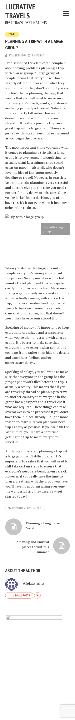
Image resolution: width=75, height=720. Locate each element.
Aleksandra (19, 55)
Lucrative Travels (20, 11)
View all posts (21, 595)
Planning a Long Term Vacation (43, 525)
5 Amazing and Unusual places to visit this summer (31, 547)
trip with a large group (26, 508)
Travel (12, 34)
